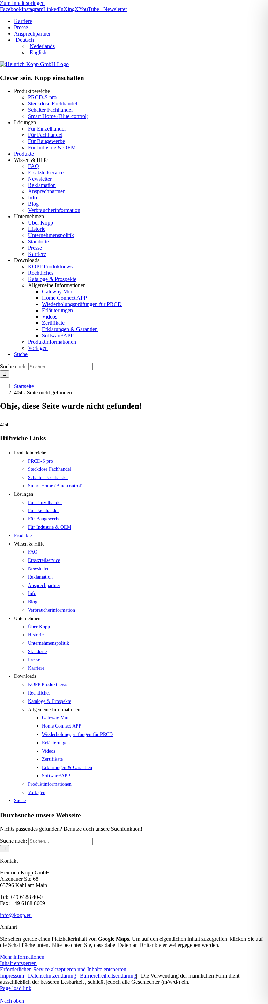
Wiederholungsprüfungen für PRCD (82, 304)
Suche (21, 354)
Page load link (15, 988)
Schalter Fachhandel (50, 110)
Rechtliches (40, 273)
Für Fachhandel (45, 135)
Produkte (24, 154)
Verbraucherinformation (54, 210)
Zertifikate (53, 323)
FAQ (33, 166)
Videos (49, 317)
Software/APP (58, 335)
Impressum (12, 976)
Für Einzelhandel (47, 129)
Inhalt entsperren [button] (18, 963)
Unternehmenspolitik (51, 235)
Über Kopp (40, 223)
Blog (33, 204)
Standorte (38, 241)
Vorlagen (38, 348)
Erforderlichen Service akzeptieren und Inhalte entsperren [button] (63, 969)
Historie (36, 229)
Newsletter (40, 179)
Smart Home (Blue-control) (58, 116)
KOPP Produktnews (50, 266)
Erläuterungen (57, 310)
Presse (35, 248)
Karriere (37, 254)
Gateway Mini (58, 292)
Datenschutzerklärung (52, 976)
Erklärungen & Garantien (70, 329)
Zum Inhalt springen (22, 3)
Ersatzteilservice (46, 172)
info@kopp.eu (16, 915)
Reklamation (42, 185)
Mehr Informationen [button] (22, 957)
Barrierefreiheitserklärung (108, 976)
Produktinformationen (52, 342)
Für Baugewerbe (46, 141)
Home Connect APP (64, 298)
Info (32, 198)
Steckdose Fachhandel (52, 104)
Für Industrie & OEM (52, 147)
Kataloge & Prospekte (52, 279)
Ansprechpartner (46, 191)
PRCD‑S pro (42, 97)
